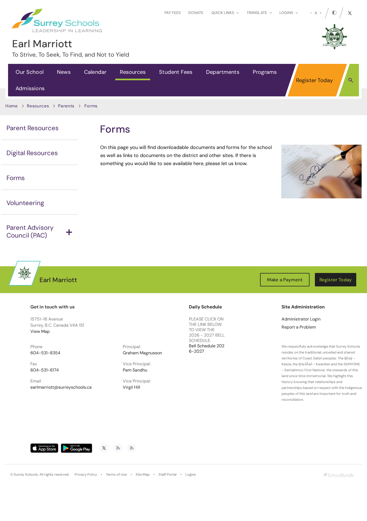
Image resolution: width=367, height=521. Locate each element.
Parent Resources (32, 128)
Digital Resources (32, 153)
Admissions (30, 88)
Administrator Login (301, 319)
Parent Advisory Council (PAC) (29, 231)
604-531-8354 (45, 353)
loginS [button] (286, 12)
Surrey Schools (26, 474)
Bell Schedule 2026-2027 (206, 348)
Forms (15, 178)
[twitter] (349, 13)
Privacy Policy (86, 474)
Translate (257, 12)
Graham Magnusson (142, 353)
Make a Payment (285, 280)
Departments (222, 71)
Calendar (95, 71)
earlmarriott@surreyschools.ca (61, 387)
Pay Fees (172, 12)
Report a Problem (299, 327)
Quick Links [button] (222, 12)
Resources (133, 71)
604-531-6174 (44, 370)
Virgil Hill (131, 387)
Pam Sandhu (135, 370)
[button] (350, 80)
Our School (30, 71)
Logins (190, 474)
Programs (265, 71)
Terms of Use (116, 474)
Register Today (314, 80)
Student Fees (175, 71)
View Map (40, 331)
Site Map (143, 474)
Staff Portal (168, 474)
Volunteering (25, 203)
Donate (195, 12)
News (64, 71)
